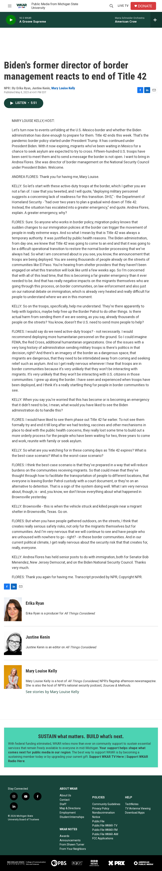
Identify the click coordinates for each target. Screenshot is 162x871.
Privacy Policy (100, 808)
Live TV (123, 5)
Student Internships (72, 817)
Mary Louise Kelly (63, 88)
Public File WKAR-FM (105, 829)
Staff (63, 804)
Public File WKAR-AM (105, 834)
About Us (65, 795)
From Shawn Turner (72, 844)
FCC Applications (102, 838)
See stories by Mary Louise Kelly (52, 691)
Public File (98, 821)
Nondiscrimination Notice (103, 815)
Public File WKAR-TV (104, 825)
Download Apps (135, 812)
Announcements (70, 840)
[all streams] (156, 20)
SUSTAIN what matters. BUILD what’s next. (81, 736)
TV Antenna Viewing (138, 808)
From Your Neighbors (73, 848)
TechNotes (131, 804)
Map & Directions (70, 808)
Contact (65, 799)
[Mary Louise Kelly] (13, 677)
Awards (64, 836)
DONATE (145, 6)
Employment (68, 812)
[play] (11, 20)
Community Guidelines (106, 804)
